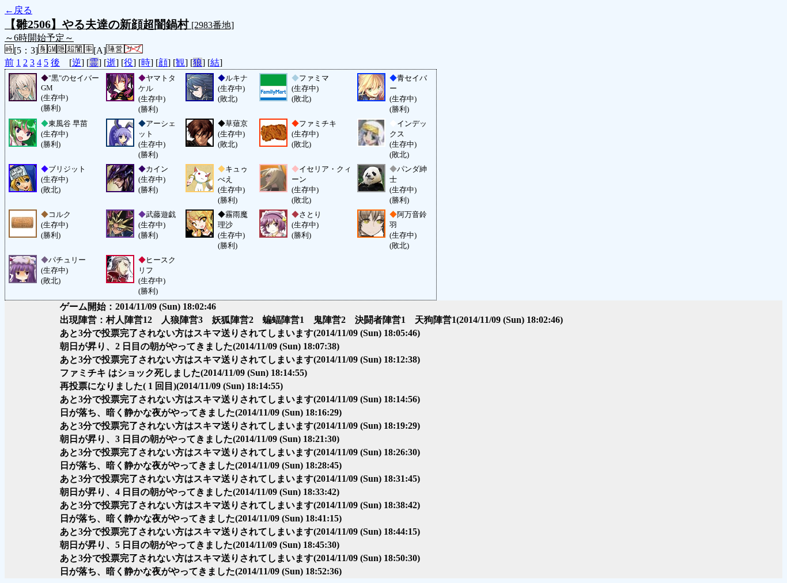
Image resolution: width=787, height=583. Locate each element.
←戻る (18, 10)
